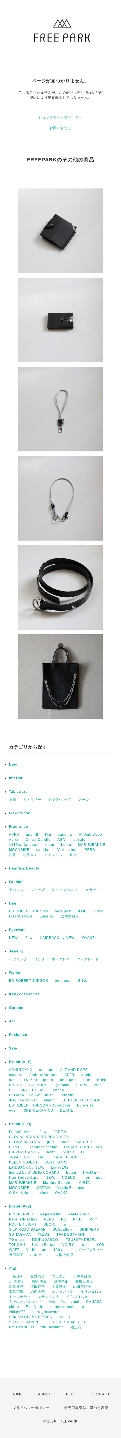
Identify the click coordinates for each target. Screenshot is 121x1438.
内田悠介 (59, 1276)
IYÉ (84, 1152)
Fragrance (18, 827)
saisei (64, 1317)
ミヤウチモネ (20, 1297)
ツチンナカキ (49, 1297)
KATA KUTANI (65, 1157)
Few (43, 1132)
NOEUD (69, 1178)
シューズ (37, 890)
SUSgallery (63, 1229)
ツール (83, 800)
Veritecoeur (67, 850)
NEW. (14, 938)
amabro (16, 1075)
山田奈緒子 (82, 1286)
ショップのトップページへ (60, 117)
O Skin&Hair (20, 1193)
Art (12, 1021)
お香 (12, 855)
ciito (98, 1085)
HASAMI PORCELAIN (83, 1147)
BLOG (71, 1394)
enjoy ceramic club (67, 1307)
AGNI (62, 840)
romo (85, 1245)
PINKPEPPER (21, 1214)
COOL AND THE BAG (27, 1090)
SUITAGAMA (20, 1235)
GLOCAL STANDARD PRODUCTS (39, 1137)
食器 (12, 800)
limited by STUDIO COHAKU (34, 1172)
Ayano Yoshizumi (64, 1302)
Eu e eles (85, 1105)
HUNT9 (15, 1147)
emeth (49, 1100)
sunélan (43, 850)
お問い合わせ (60, 128)
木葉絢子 (59, 1286)
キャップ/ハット (65, 890)
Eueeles (46, 916)
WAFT (14, 1250)
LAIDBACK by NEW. (57, 938)
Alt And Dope (90, 835)
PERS (90, 850)
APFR (14, 835)
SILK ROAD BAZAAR (27, 1229)
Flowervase (19, 813)
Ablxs (14, 840)
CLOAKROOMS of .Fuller (31, 1095)
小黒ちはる (82, 1276)
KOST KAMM (55, 1162)
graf (50, 1142)
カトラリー (32, 800)
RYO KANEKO (21, 1327)
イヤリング (18, 959)
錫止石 (76, 1327)
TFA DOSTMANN (71, 1235)
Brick (98, 911)
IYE (48, 835)
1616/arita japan (24, 845)
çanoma (62, 1085)
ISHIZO (68, 1152)
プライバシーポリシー (31, 1408)
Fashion (16, 882)
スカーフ (92, 890)
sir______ (72, 1224)
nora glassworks (47, 1312)
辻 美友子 (17, 1281)
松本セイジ (39, 1255)
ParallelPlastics (23, 1219)
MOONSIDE (19, 850)
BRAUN (16, 1085)
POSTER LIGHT (23, 1224)
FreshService (21, 916)
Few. (29, 938)
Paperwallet (51, 1214)
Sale (13, 1048)
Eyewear (17, 930)
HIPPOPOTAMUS (24, 1152)
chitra (14, 1307)
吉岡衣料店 (70, 916)
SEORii (50, 1224)
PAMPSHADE (80, 1214)
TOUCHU (17, 1245)
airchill (32, 835)
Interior (16, 778)
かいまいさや (63, 1292)
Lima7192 (60, 1167)
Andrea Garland (43, 1075)
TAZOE (44, 1235)
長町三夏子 (84, 1281)
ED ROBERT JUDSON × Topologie (39, 1105)
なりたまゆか (91, 1292)
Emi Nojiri (35, 1307)
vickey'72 (17, 1312)
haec (65, 1142)
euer (13, 1110)
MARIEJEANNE (91, 845)
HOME (17, 1394)
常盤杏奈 (16, 1292)
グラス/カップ (59, 800)
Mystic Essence (70, 1188)
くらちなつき (77, 1297)
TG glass (17, 1240)
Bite (86, 1080)
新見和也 (16, 1286)
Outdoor (16, 1008)
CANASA (94, 1302)
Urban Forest (43, 1245)
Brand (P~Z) (20, 1206)
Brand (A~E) (20, 1062)
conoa (58, 1090)
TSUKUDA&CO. (45, 1240)
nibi (85, 1178)
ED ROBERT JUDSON (28, 911)
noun (49, 845)
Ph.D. (78, 1219)
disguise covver (23, 1100)
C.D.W (82, 1085)
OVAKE (88, 938)
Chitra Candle (38, 840)
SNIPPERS (89, 1229)
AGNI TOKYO (20, 1070)
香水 (73, 855)
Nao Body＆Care (24, 1178)
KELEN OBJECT (23, 1162)
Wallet (15, 973)
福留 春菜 (39, 1281)
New (13, 765)
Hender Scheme (43, 1147)
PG (63, 1219)
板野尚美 (37, 1276)
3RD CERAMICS (38, 1110)
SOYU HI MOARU (24, 1322)
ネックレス (61, 959)
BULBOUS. (39, 1085)
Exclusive (18, 1035)
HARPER (84, 1142)
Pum (94, 1219)
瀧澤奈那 (61, 1281)
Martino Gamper (57, 1183)
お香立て (30, 855)
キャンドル (53, 855)
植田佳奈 (37, 1286)
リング (39, 959)
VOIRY (68, 1245)
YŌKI (101, 1245)
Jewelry (16, 951)
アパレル (16, 890)
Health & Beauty (24, 868)
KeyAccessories (24, 994)
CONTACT (101, 1394)
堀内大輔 (37, 1292)
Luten (66, 845)
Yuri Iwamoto (52, 1327)
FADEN (59, 1132)
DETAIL (66, 1110)
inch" (50, 1152)
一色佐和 (16, 1276)
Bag (12, 903)
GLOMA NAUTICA (24, 1142)
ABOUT (44, 1394)
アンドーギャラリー (87, 1250)
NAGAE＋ (91, 1172)
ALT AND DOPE (74, 1070)
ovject (43, 1193)
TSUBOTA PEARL (81, 1240)
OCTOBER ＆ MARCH (66, 1322)
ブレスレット (88, 959)
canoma (65, 835)
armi (13, 1080)
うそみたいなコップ (25, 1302)
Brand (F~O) (20, 1124)
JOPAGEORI (20, 1157)
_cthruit (66, 1095)
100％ (58, 1250)
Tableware (18, 792)
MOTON (43, 1188)
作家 (12, 1268)
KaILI (83, 911)
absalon (80, 840)
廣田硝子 (16, 1255)
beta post (63, 911)
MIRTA (84, 1183)
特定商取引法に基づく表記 (86, 1408)
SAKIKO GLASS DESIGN (31, 1317)
